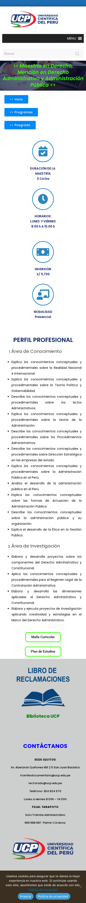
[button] (71, 38)
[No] (80, 887)
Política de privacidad (43, 889)
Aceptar (25, 896)
